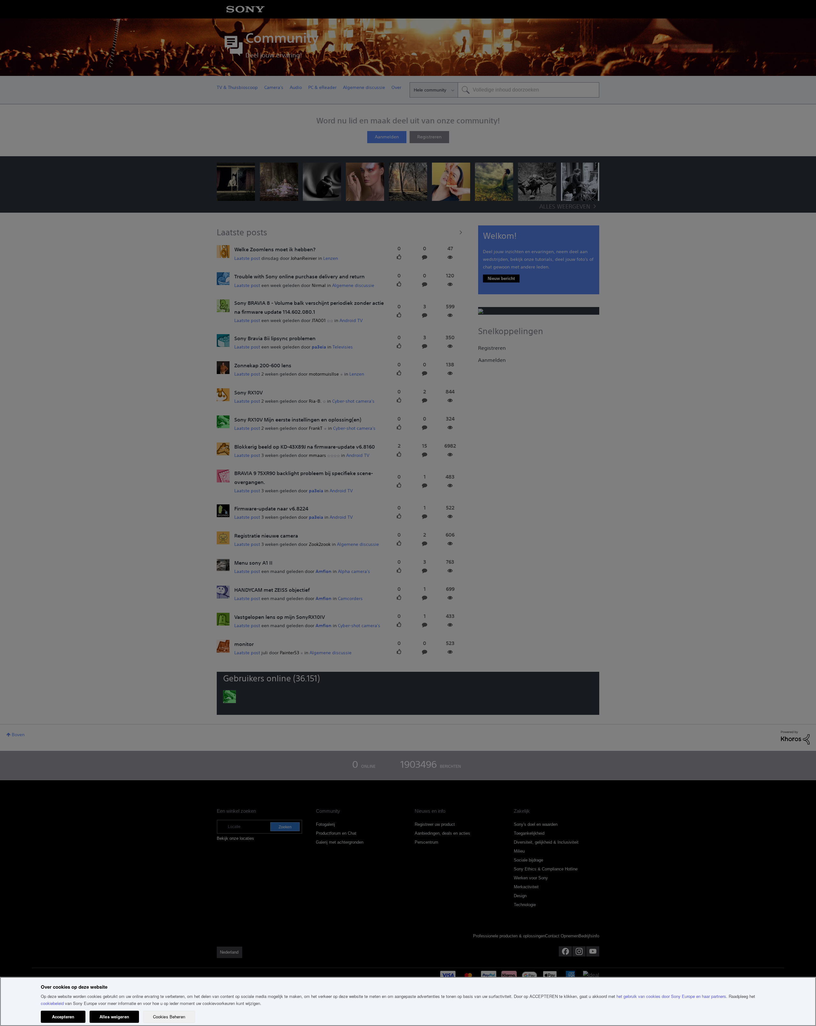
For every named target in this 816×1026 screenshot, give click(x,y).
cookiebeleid (52, 1003)
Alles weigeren (114, 1017)
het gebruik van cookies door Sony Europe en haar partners (671, 996)
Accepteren (63, 1017)
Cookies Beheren (169, 1017)
